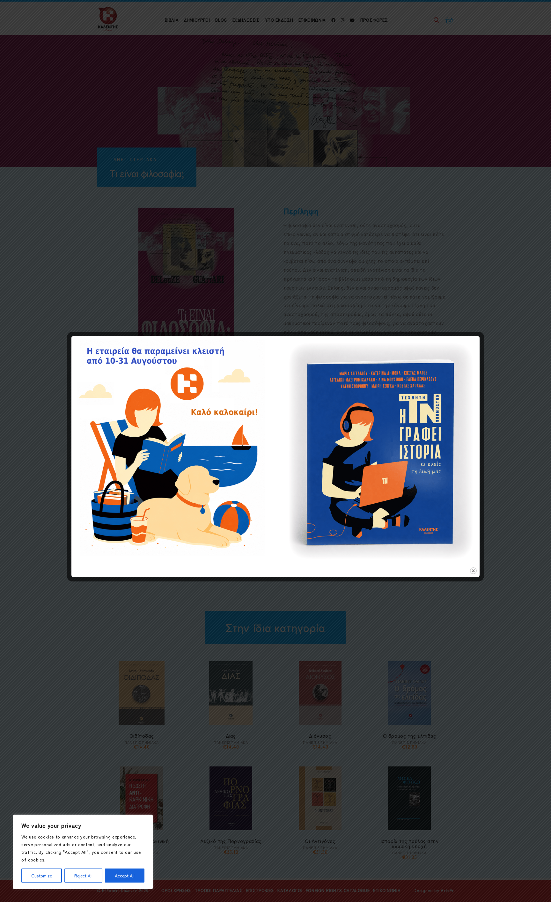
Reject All (83, 875)
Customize (41, 875)
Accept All (125, 875)
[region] (83, 852)
